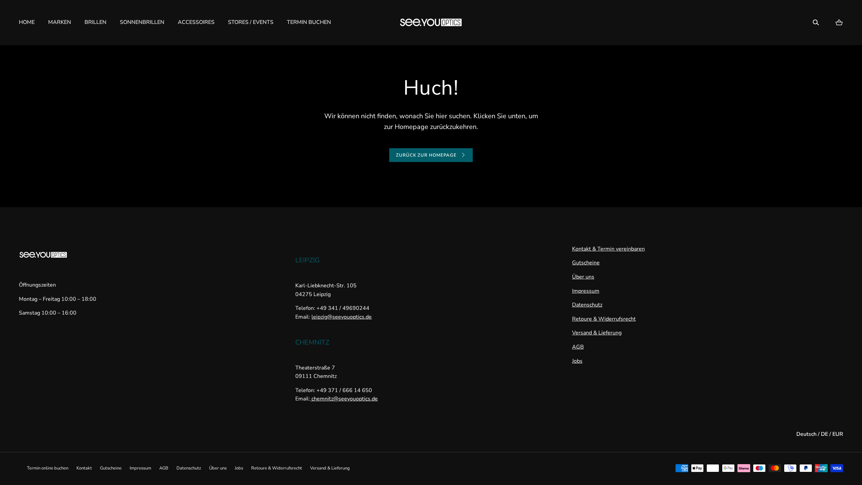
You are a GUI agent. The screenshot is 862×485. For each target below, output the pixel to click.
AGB (578, 347)
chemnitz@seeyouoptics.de (344, 398)
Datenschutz (587, 305)
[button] (816, 23)
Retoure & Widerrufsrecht (604, 319)
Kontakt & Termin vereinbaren (608, 249)
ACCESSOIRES (196, 22)
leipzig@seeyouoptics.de (341, 317)
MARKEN (59, 22)
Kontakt (84, 468)
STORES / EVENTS (250, 22)
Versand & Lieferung (597, 332)
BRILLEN (95, 22)
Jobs (577, 361)
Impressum (585, 291)
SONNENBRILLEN (142, 22)
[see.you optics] (431, 22)
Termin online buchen (47, 468)
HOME (27, 22)
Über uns (583, 277)
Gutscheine (586, 262)
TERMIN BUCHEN (309, 22)
